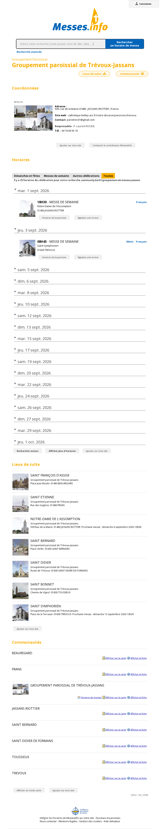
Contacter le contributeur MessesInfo (112, 145)
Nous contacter (48, 821)
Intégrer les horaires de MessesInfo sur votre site (67, 818)
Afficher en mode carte (29, 790)
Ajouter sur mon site (70, 145)
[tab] (27, 175)
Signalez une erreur (88, 217)
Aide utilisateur (112, 821)
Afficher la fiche (139, 658)
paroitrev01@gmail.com (81, 120)
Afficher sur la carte (116, 658)
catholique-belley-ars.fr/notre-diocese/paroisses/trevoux (102, 115)
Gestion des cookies (90, 821)
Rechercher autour (27, 450)
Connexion (145, 3)
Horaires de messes (91, 697)
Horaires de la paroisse (54, 217)
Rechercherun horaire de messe (124, 43)
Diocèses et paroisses (108, 818)
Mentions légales (68, 821)
